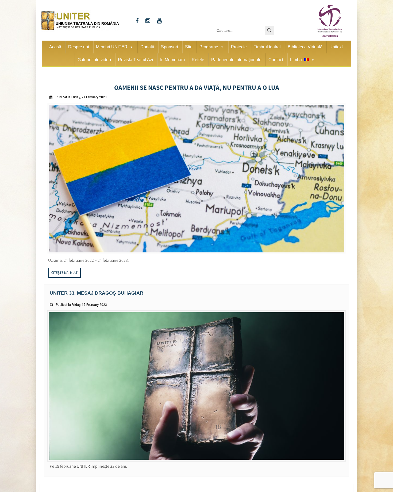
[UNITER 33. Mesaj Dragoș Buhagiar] (196, 457)
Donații (147, 47)
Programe (208, 47)
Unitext (336, 47)
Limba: (297, 59)
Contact (275, 59)
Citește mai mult (64, 271)
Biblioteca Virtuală (305, 47)
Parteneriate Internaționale (236, 59)
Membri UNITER (112, 47)
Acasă (55, 47)
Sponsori (169, 47)
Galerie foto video (94, 59)
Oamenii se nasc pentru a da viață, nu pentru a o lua (196, 86)
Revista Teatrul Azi (135, 59)
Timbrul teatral (267, 47)
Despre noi (78, 47)
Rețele (198, 59)
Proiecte (239, 47)
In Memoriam (172, 59)
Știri (188, 47)
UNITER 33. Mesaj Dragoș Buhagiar (92, 291)
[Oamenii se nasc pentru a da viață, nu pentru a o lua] (196, 251)
